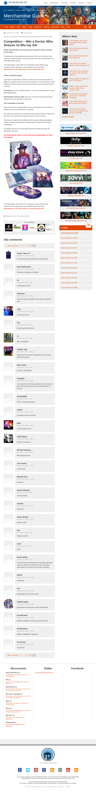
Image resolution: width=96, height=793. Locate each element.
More (68, 27)
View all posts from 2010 (69, 282)
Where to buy (20, 10)
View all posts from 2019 (69, 238)
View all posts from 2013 (69, 268)
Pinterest (36, 772)
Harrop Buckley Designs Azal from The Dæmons (79, 79)
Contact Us (60, 786)
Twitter (27, 772)
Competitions (21, 216)
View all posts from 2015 (69, 258)
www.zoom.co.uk (24, 69)
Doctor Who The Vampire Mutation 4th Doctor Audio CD (79, 64)
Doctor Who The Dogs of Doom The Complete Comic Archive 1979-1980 (78, 111)
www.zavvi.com (38, 69)
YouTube (68, 772)
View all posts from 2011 (69, 278)
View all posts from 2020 (69, 233)
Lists (5, 10)
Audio (30, 27)
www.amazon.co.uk (10, 69)
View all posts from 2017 (69, 248)
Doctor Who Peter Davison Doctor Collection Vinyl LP (78, 102)
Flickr (60, 772)
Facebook (20, 772)
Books (24, 27)
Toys (6, 27)
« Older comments (12, 246)
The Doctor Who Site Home (33, 786)
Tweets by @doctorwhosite (44, 672)
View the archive (68, 117)
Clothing (46, 27)
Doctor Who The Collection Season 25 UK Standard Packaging (78, 95)
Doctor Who (64, 3)
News (45, 3)
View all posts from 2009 (69, 287)
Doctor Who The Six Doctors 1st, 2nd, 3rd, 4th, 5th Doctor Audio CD (78, 73)
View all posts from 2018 (69, 243)
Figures (12, 27)
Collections (11, 10)
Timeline (73, 3)
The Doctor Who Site (48, 763)
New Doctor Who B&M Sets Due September (78, 57)
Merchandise (54, 3)
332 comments (27, 33)
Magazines (38, 27)
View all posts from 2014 (69, 263)
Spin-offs (81, 3)
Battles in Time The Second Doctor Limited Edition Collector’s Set (78, 88)
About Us (68, 786)
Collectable (55, 27)
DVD (18, 27)
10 (30, 246)
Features (89, 3)
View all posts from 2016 (69, 253)
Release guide (30, 10)
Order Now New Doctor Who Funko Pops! (78, 49)
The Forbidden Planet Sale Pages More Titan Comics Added (78, 42)
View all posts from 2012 (69, 273)
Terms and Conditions (49, 786)
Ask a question (40, 10)
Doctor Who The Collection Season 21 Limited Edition (17, 675)
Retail (63, 27)
